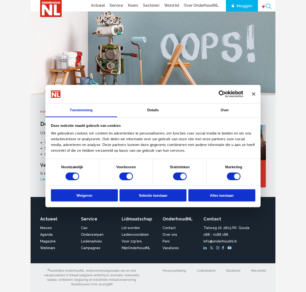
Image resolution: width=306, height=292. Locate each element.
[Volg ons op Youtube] (230, 248)
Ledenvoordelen (135, 234)
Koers (133, 5)
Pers (166, 241)
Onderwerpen (92, 234)
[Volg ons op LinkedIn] (205, 248)
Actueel (98, 5)
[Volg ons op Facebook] (224, 248)
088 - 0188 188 (215, 234)
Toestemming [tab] (81, 110)
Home (44, 111)
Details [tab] (153, 110)
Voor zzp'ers (132, 241)
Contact (169, 228)
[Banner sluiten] (253, 94)
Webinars (47, 248)
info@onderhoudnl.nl (220, 241)
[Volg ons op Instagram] (218, 248)
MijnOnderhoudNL (136, 248)
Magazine (48, 241)
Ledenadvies (91, 241)
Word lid (171, 5)
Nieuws (46, 228)
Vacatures (171, 248)
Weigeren (84, 195)
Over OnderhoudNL (201, 5)
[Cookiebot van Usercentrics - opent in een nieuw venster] (222, 94)
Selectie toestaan (153, 195)
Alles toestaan (222, 195)
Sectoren (151, 5)
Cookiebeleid (206, 270)
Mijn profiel (258, 270)
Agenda (46, 234)
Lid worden (131, 228)
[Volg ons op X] (212, 248)
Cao (84, 228)
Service (116, 5)
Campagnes (90, 248)
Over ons (170, 234)
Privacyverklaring (174, 270)
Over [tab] (225, 110)
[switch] (126, 176)
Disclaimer (233, 270)
